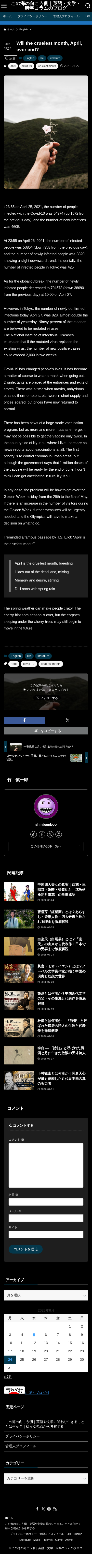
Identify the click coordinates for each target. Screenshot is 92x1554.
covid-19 (27, 65)
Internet (48, 1539)
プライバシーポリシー (22, 1436)
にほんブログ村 (37, 1393)
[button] (24, 720)
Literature (25, 1539)
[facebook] (42, 834)
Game (59, 1539)
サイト (13, 1227)
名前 (13, 1194)
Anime (69, 1539)
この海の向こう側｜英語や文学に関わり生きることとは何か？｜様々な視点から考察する (44, 1424)
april (13, 65)
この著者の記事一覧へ (46, 846)
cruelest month (47, 65)
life (42, 58)
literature (55, 58)
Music (36, 1539)
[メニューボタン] (4, 6)
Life (69, 1533)
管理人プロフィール (20, 1446)
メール (15, 1211)
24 (10, 1359)
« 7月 (8, 1377)
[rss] (55, 1509)
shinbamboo (46, 824)
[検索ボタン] (88, 6)
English (30, 58)
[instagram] (58, 834)
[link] (33, 834)
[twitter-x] (50, 834)
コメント (16, 1139)
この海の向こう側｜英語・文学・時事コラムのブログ (46, 6)
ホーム (9, 1517)
